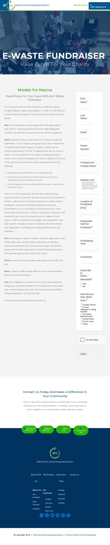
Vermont (61, 494)
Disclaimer (91, 535)
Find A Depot (48, 474)
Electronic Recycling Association (48, 535)
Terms (82, 535)
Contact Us (74, 474)
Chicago (61, 490)
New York (49, 511)
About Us (37, 490)
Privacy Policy (72, 535)
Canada (61, 503)
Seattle (48, 499)
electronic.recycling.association (32, 5)
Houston (61, 498)
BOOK (81, 5)
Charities (36, 509)
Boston (48, 507)
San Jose (48, 503)
